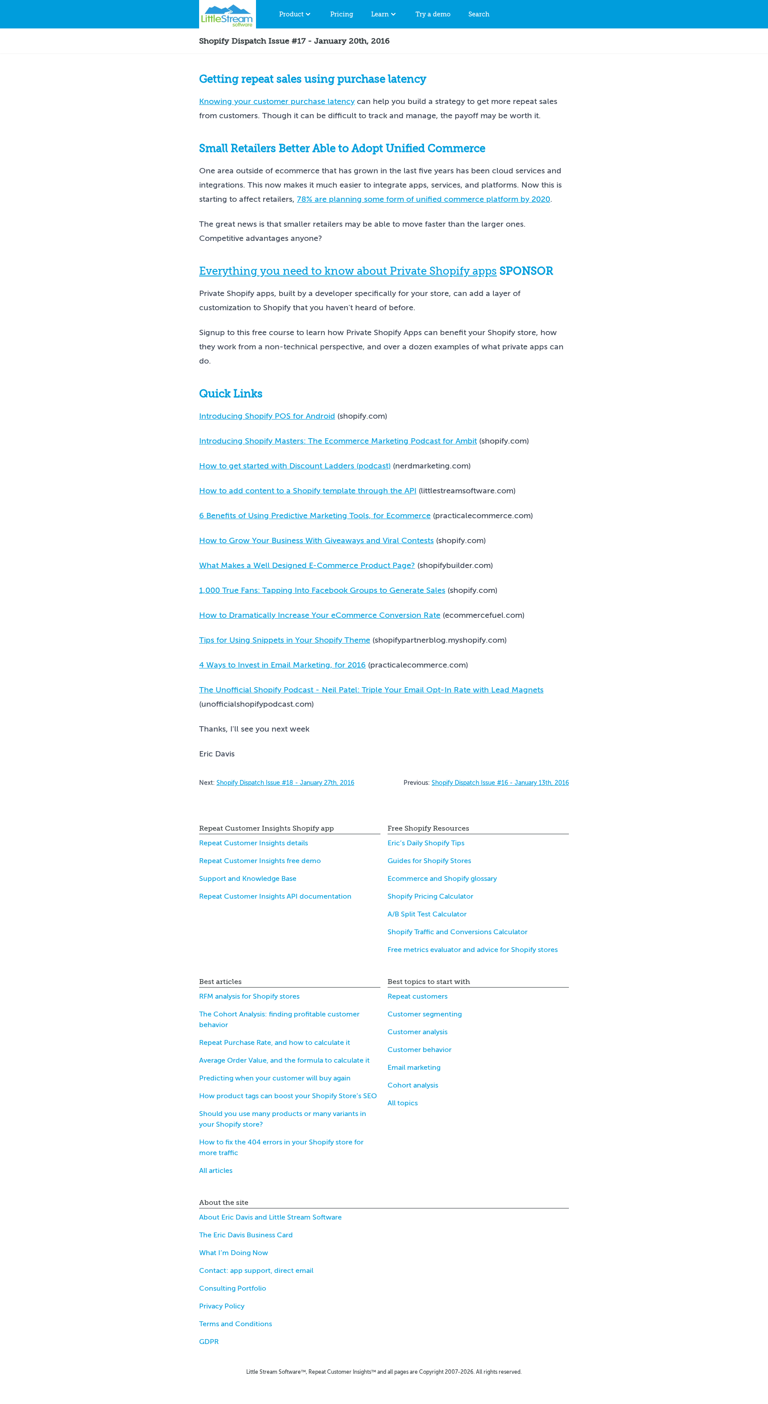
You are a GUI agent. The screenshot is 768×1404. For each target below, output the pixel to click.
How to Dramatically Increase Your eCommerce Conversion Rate (319, 615)
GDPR (209, 1342)
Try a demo (433, 14)
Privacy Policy (221, 1306)
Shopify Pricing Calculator (430, 896)
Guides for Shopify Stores (429, 861)
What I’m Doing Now (233, 1253)
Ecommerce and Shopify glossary (442, 879)
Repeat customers (418, 996)
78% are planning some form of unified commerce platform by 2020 (423, 199)
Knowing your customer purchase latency (277, 101)
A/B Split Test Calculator (427, 914)
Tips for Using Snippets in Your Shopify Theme (284, 640)
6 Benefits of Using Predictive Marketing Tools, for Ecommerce (315, 515)
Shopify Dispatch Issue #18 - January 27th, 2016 (285, 783)
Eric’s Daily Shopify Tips (426, 843)
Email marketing (414, 1068)
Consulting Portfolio (232, 1288)
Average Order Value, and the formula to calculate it (284, 1060)
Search (478, 14)
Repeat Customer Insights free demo (260, 861)
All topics (403, 1103)
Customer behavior (420, 1050)
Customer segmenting (425, 1014)
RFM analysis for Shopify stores (249, 996)
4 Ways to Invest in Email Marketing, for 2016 (282, 664)
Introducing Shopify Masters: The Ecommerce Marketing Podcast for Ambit (338, 440)
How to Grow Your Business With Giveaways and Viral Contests (316, 540)
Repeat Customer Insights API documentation (275, 896)
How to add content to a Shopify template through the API (307, 490)
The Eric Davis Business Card (246, 1235)
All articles (215, 1171)
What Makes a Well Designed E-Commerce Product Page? (307, 565)
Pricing (341, 14)
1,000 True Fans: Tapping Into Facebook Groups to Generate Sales (322, 590)
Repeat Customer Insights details (253, 843)
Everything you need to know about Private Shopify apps (348, 271)
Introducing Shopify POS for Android (267, 416)
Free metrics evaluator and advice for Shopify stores (473, 950)
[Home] (227, 14)
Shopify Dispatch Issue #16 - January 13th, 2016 (500, 783)
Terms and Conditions (235, 1324)
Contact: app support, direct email (256, 1271)
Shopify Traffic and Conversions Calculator (458, 932)
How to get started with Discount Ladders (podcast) (295, 465)
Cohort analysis (413, 1085)
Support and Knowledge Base (247, 879)
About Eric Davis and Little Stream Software (270, 1217)
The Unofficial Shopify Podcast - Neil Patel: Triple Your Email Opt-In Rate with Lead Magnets (371, 689)
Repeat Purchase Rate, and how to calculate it (274, 1043)
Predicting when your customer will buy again (275, 1078)
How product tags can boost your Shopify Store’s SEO (288, 1096)
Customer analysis (418, 1032)
